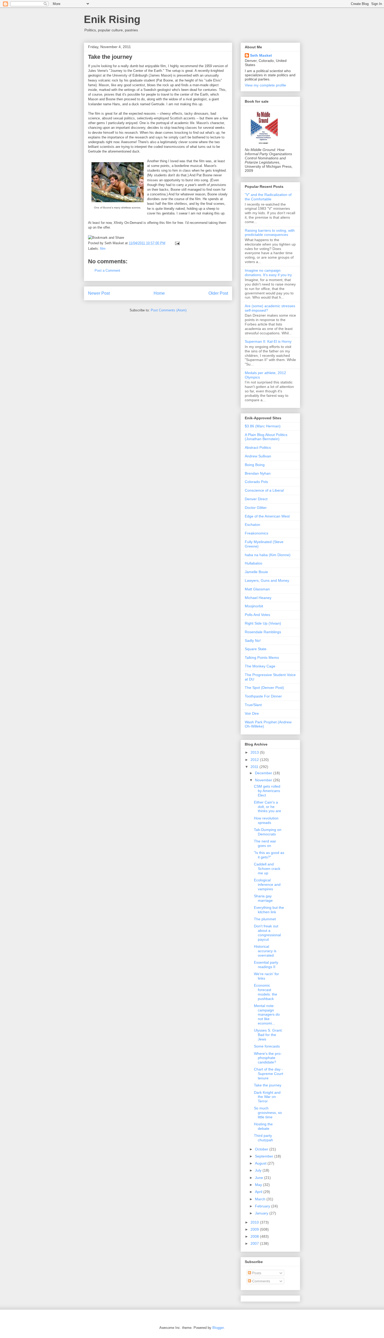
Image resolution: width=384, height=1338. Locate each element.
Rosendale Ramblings (263, 632)
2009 (255, 1229)
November (264, 780)
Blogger (218, 1328)
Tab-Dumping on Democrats (267, 832)
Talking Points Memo (262, 657)
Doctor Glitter (256, 507)
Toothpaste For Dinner (263, 696)
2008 (255, 1236)
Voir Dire (252, 713)
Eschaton (252, 524)
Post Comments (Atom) (169, 310)
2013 (255, 752)
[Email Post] (176, 243)
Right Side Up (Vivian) (263, 623)
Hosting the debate (263, 1126)
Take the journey (110, 57)
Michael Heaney (258, 598)
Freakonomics (256, 533)
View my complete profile (265, 85)
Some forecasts (267, 1046)
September (264, 1156)
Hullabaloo (253, 563)
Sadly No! (253, 640)
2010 (255, 1222)
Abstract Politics (258, 447)
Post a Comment (107, 270)
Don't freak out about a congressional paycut (267, 932)
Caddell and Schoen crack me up (267, 868)
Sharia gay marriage (263, 898)
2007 (255, 1243)
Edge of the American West (267, 516)
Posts (256, 1273)
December (264, 773)
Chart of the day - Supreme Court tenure (268, 1073)
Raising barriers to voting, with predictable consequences (270, 232)
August (261, 1163)
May (259, 1185)
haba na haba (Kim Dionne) (267, 555)
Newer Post (99, 293)
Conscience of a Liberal (264, 490)
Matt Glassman (257, 589)
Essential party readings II (266, 964)
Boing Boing (255, 465)
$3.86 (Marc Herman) (263, 426)
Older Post (218, 293)
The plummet (265, 919)
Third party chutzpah (263, 1137)
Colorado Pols (256, 482)
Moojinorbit (254, 606)
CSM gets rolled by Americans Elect (267, 790)
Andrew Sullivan (258, 456)
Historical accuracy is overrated (265, 950)
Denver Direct (256, 499)
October (262, 1149)
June (259, 1178)
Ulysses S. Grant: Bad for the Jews (268, 1034)
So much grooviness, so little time (268, 1112)
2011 (255, 767)
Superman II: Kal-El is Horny (268, 341)
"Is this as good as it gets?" (269, 855)
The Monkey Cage (260, 666)
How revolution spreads (266, 820)
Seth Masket (261, 55)
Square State (255, 649)
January (262, 1213)
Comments (260, 1281)
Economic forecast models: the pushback (265, 991)
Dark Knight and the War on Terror (267, 1096)
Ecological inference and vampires (267, 884)
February (263, 1206)
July (259, 1170)
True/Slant (253, 705)
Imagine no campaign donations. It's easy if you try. (269, 272)
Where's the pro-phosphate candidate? (268, 1057)
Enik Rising (112, 19)
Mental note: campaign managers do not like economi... (267, 1014)
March (260, 1199)
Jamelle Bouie (256, 572)
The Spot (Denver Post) (264, 687)
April (259, 1192)
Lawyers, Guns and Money (267, 580)
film (103, 249)
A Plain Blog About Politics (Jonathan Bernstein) (266, 437)
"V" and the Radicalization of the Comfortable (268, 197)
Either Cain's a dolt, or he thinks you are (267, 806)
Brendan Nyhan (258, 473)
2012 (255, 760)
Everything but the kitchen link (269, 909)
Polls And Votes (257, 615)
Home (159, 293)
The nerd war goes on (265, 843)
